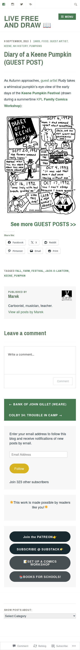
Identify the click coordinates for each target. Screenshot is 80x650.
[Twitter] (21, 4)
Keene (8, 46)
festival (37, 271)
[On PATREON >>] (30, 4)
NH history (20, 46)
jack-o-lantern (57, 271)
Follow (19, 468)
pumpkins (35, 46)
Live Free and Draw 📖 (27, 21)
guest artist (59, 41)
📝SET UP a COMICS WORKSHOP (40, 562)
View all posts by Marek (25, 311)
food (45, 41)
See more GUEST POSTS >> (43, 224)
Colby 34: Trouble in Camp (33, 415)
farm (26, 271)
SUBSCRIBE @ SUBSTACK (38, 549)
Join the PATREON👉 (40, 537)
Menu (69, 16)
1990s (36, 41)
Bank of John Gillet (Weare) (39, 404)
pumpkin (20, 275)
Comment (63, 381)
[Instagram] (12, 4)
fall (18, 271)
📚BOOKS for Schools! (40, 577)
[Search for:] (75, 4)
